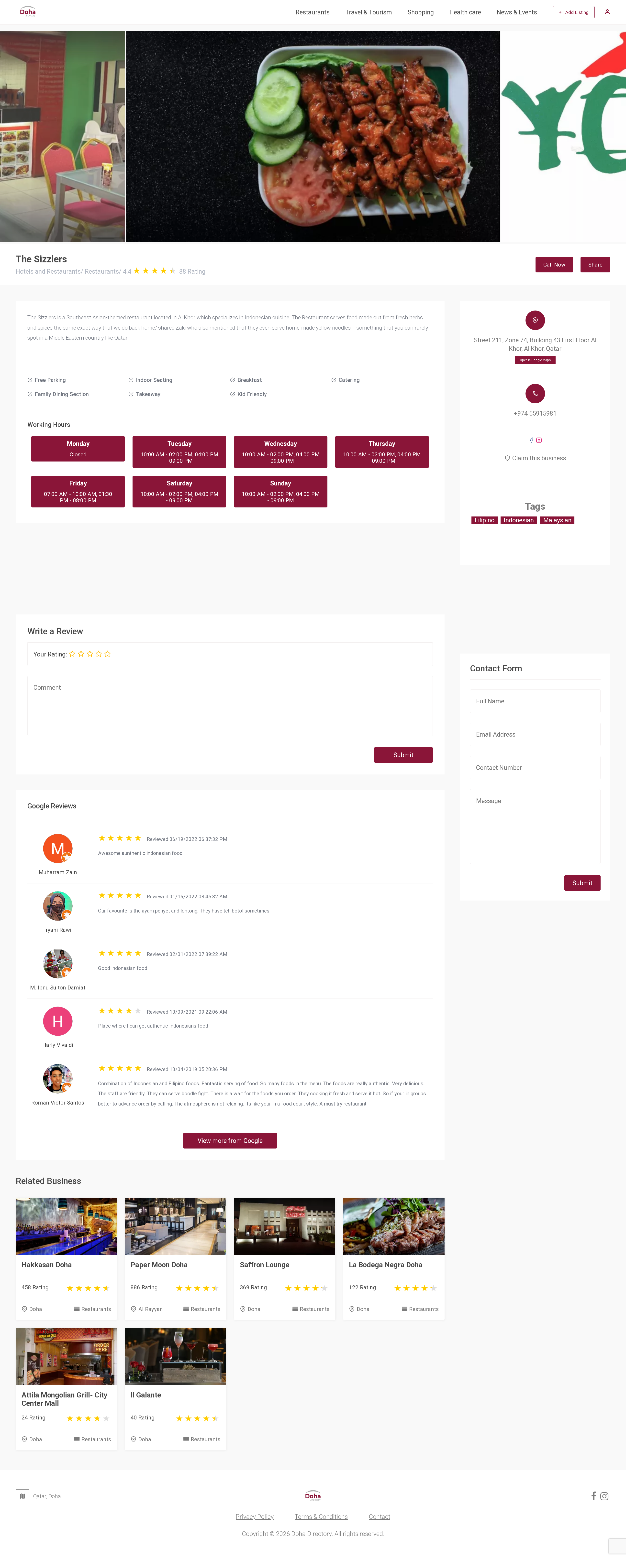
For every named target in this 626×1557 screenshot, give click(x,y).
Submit (403, 755)
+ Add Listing (574, 12)
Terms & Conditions (321, 1516)
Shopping (421, 12)
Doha (35, 1309)
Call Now (554, 264)
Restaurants (313, 12)
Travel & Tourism (368, 12)
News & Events (517, 12)
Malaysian (557, 520)
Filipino (484, 520)
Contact (379, 1516)
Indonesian (519, 520)
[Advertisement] (230, 564)
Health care (465, 12)
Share (595, 264)
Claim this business (539, 458)
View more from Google (230, 1140)
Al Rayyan (150, 1309)
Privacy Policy (255, 1516)
